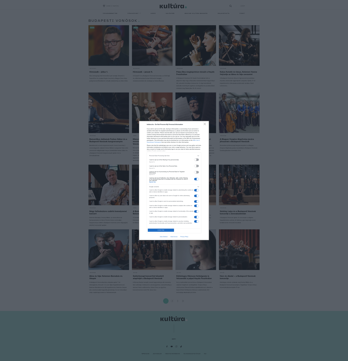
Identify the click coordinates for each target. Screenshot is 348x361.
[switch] (196, 159)
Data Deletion (164, 236)
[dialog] (174, 180)
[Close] (205, 124)
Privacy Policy (184, 236)
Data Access (174, 236)
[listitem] (174, 156)
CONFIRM (161, 230)
